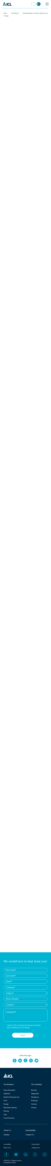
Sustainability (31, 1130)
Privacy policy (36, 1144)
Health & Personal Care (11, 1097)
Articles (6, 1135)
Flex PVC (10, 78)
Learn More (40, 1163)
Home (5, 13)
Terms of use (7, 1148)
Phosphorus (35, 1097)
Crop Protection (9, 1118)
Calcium (34, 1104)
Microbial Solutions (10, 1107)
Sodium (33, 1107)
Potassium (34, 1100)
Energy (6, 1104)
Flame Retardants (9, 1090)
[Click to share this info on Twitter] (25, 1060)
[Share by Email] (36, 1060)
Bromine (34, 1090)
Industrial (7, 1093)
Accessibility (7, 1144)
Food (5, 1100)
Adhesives (38, 73)
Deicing (6, 1111)
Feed (5, 1114)
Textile (8, 73)
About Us (7, 1130)
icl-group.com (36, 1148)
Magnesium (35, 1093)
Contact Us (30, 1135)
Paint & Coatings (22, 73)
